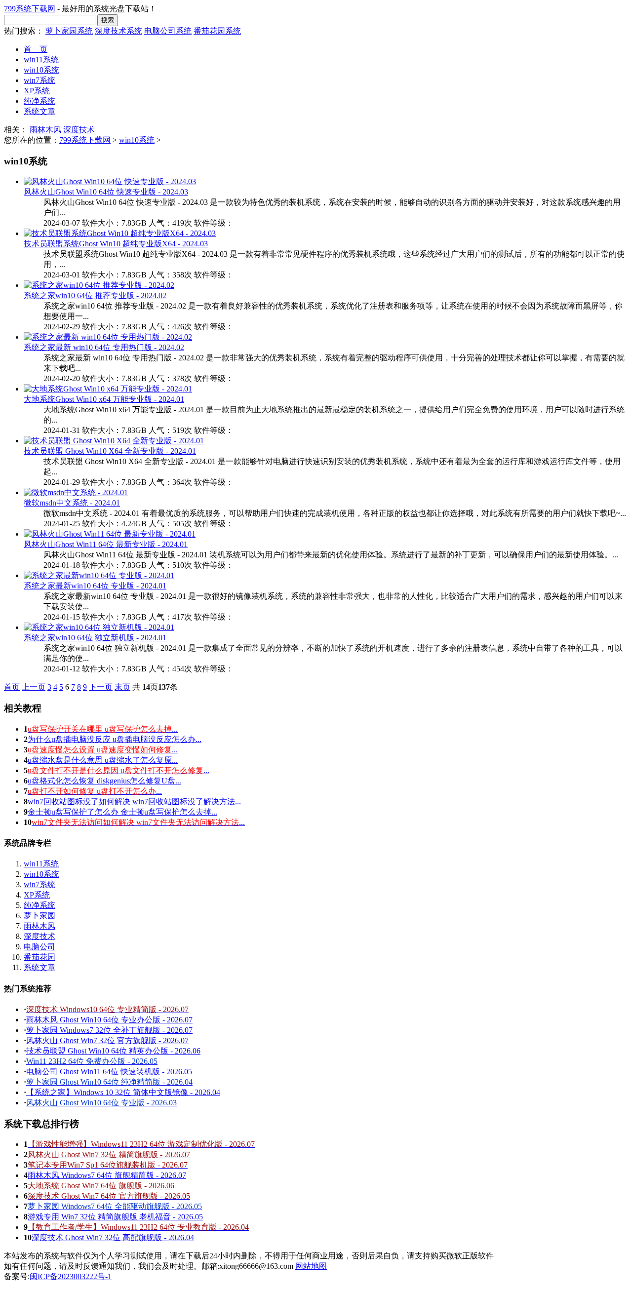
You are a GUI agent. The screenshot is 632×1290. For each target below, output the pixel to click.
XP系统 (37, 90)
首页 (12, 687)
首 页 (35, 49)
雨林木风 (45, 129)
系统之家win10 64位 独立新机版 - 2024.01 (95, 637)
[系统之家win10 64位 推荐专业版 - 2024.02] (99, 285)
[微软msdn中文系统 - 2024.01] (76, 492)
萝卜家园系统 (69, 31)
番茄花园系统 (217, 31)
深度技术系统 (118, 31)
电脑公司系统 (168, 31)
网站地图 (311, 1266)
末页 (122, 687)
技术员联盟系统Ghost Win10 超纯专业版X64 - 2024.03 (116, 243)
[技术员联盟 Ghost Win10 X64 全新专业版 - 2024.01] (114, 440)
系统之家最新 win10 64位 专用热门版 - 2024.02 (104, 347)
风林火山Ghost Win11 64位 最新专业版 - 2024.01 (106, 544)
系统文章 (39, 111)
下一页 (101, 687)
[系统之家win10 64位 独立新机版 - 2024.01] (99, 627)
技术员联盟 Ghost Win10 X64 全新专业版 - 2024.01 (110, 451)
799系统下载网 (29, 8)
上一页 (33, 687)
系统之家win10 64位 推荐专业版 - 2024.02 (95, 295)
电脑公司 (39, 946)
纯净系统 (39, 101)
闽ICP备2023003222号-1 (71, 1276)
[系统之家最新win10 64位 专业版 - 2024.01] (99, 575)
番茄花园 (39, 957)
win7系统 (39, 80)
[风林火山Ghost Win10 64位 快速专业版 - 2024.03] (110, 181)
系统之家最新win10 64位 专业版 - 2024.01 (95, 586)
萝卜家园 (39, 915)
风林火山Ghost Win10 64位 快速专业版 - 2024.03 (106, 192)
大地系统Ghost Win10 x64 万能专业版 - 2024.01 (104, 399)
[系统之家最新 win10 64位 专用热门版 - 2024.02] (108, 337)
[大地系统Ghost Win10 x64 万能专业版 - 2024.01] (108, 389)
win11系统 (41, 59)
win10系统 (41, 70)
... (103, 729)
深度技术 (79, 129)
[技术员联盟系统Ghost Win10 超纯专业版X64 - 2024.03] (120, 233)
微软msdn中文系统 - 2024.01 (72, 503)
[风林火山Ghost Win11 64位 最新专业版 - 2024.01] (110, 534)
